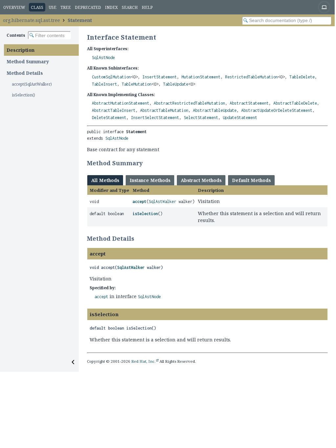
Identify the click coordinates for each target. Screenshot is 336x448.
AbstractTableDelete (295, 103)
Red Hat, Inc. (143, 361)
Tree (65, 7)
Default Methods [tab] (251, 180)
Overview (14, 7)
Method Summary (28, 61)
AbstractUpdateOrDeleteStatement (276, 110)
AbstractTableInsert (114, 110)
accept (139, 201)
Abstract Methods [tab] (201, 180)
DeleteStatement (109, 117)
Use (52, 7)
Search (130, 7)
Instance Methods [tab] (150, 180)
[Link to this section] (147, 163)
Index (111, 7)
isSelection (145, 213)
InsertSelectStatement (155, 117)
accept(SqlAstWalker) (32, 84)
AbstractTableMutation (164, 110)
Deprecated (88, 7)
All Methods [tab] (105, 180)
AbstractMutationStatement (120, 103)
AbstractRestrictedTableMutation (189, 103)
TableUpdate (175, 84)
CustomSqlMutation (111, 76)
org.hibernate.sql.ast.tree (31, 20)
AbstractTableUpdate (215, 110)
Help (147, 7)
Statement (80, 20)
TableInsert (104, 84)
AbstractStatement (249, 103)
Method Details (25, 73)
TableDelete (302, 76)
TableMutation (137, 84)
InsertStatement (159, 76)
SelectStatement (201, 117)
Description (20, 50)
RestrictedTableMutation (251, 76)
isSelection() (23, 95)
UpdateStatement (240, 117)
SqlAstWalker (162, 201)
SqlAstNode (103, 57)
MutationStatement (200, 76)
